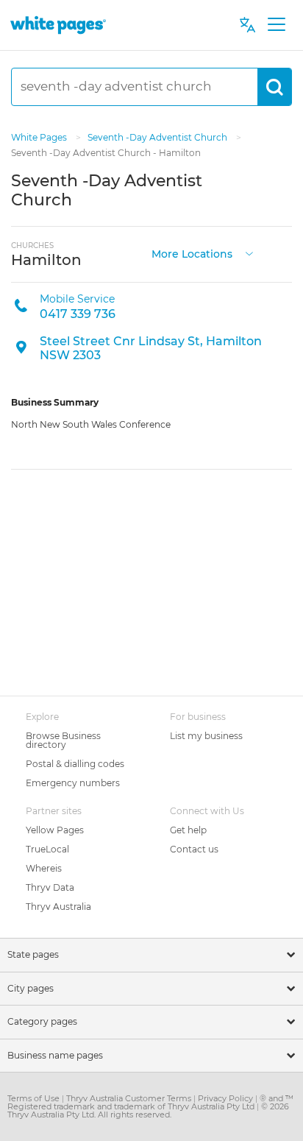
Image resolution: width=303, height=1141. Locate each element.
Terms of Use (34, 1098)
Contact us (194, 849)
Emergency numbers (73, 782)
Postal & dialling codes (75, 763)
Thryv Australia (58, 906)
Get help (188, 830)
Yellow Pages (55, 830)
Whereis (44, 868)
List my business (206, 735)
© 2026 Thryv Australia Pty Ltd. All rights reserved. (148, 1110)
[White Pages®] (58, 24)
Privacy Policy (226, 1098)
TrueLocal (47, 849)
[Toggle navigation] (276, 25)
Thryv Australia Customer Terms (129, 1098)
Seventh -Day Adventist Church (158, 137)
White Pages (40, 137)
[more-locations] (249, 253)
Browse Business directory (63, 740)
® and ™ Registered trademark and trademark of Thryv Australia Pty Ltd (150, 1102)
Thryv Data (50, 887)
